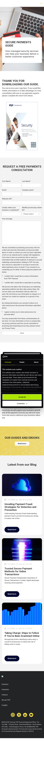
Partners (5, 695)
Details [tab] (22, 362)
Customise (21, 403)
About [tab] (36, 362)
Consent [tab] (8, 362)
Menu (41, 3)
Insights (4, 705)
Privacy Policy (10, 328)
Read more (22, 444)
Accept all (22, 397)
